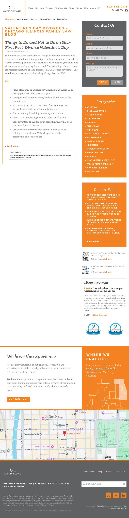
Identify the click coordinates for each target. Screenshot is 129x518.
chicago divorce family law (22, 155)
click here (107, 259)
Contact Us (104, 25)
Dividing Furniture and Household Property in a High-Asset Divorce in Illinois (103, 231)
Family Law (93, 126)
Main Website (88, 472)
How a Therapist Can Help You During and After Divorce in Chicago (104, 214)
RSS (109, 472)
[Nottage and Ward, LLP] (13, 8)
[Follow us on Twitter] (108, 495)
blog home (9, 19)
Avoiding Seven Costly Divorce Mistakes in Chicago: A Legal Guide (104, 222)
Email (89, 44)
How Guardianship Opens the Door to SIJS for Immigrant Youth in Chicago (103, 197)
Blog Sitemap (121, 508)
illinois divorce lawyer (38, 155)
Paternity (92, 157)
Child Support (95, 115)
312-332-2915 (117, 7)
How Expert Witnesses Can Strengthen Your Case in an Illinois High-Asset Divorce (102, 206)
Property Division (97, 168)
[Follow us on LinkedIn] (123, 495)
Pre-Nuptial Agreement (100, 164)
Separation (93, 172)
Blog (100, 472)
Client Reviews (99, 315)
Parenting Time (95, 153)
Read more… (13, 146)
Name (89, 34)
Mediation (92, 145)
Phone (89, 53)
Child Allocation (96, 111)
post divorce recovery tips (53, 155)
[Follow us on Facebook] (116, 495)
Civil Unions (93, 119)
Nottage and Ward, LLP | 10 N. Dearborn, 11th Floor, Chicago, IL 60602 (64, 435)
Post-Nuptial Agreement (101, 160)
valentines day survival (23, 157)
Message (90, 63)
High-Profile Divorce (99, 134)
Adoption (92, 107)
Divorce (18, 152)
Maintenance (94, 138)
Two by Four (101, 506)
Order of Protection (98, 149)
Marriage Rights (96, 141)
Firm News (92, 130)
